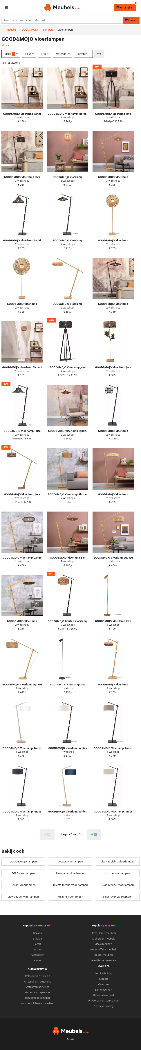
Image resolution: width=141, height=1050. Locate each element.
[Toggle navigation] (6, 7)
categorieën (44, 925)
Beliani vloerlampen (23, 885)
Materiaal (62, 54)
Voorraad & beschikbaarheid (37, 1003)
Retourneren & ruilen (37, 976)
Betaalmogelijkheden (37, 997)
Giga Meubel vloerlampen (118, 885)
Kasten (37, 949)
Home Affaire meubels (103, 949)
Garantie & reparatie (37, 992)
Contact (103, 978)
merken (110, 925)
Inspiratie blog (103, 973)
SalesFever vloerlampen (117, 896)
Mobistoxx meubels (103, 938)
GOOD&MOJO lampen (23, 861)
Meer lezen (7, 45)
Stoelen (37, 938)
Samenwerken (103, 989)
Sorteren (82, 54)
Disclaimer (113, 1000)
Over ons (103, 984)
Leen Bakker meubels (103, 960)
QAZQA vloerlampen (70, 861)
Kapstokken (37, 955)
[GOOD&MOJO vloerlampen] (94, 834)
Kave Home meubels (103, 933)
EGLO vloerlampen (23, 873)
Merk (9, 54)
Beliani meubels (103, 955)
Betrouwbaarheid (103, 995)
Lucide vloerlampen (117, 873)
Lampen (37, 960)
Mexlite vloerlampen (70, 896)
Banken (37, 933)
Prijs (43, 54)
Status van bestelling (37, 987)
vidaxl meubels (103, 944)
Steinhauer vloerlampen (70, 873)
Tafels (37, 944)
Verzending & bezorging (37, 981)
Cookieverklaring (103, 1006)
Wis (99, 54)
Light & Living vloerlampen (118, 861)
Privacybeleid (96, 1000)
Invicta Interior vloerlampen (70, 885)
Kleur (28, 54)
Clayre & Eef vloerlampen (23, 896)
